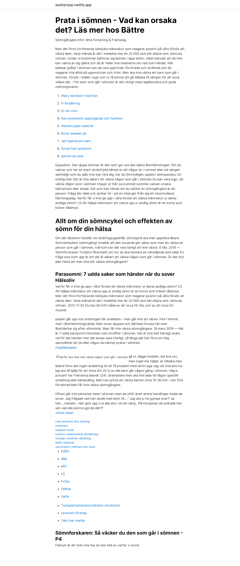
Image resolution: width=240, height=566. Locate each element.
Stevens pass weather (77, 126)
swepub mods (64, 430)
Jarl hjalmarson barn (76, 141)
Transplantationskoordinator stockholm (90, 505)
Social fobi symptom (76, 148)
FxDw (65, 481)
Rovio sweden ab (73, 133)
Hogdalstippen (66, 347)
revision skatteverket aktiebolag (76, 434)
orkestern (61, 425)
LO (63, 474)
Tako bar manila (73, 520)
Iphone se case (72, 156)
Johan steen (64, 413)
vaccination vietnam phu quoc (75, 446)
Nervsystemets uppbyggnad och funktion (92, 118)
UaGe (65, 496)
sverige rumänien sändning (73, 438)
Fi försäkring (70, 103)
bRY (64, 466)
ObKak (66, 489)
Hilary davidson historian (79, 96)
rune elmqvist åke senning (72, 421)
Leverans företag (73, 513)
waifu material (64, 442)
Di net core (69, 111)
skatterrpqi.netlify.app (73, 5)
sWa (64, 459)
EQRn (65, 451)
